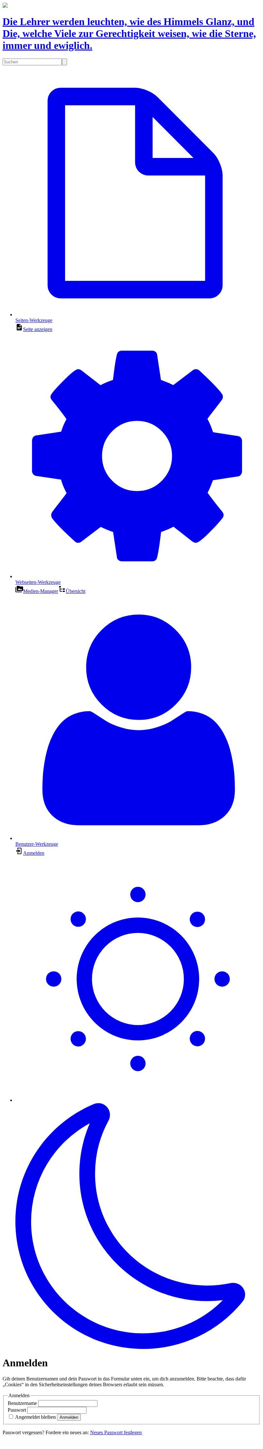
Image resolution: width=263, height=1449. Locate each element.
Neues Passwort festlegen (116, 1432)
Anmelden (69, 1417)
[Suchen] (64, 62)
